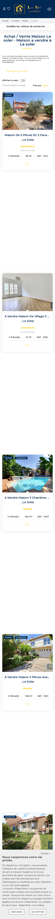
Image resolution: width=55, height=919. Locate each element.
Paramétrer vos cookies (31, 905)
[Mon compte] (4, 9)
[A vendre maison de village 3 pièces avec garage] (27, 292)
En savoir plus (9, 905)
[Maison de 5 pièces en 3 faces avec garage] (27, 111)
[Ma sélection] (8, 9)
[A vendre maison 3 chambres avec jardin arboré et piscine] (27, 473)
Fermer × (45, 853)
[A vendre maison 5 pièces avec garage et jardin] (27, 653)
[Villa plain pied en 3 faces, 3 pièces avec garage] (27, 832)
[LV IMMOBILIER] (28, 9)
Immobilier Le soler (17, 71)
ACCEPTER (37, 911)
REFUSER (16, 911)
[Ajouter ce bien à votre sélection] (27, 164)
